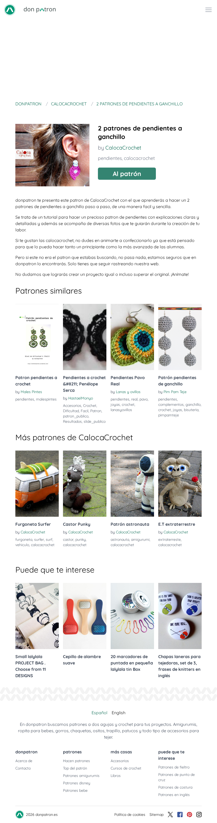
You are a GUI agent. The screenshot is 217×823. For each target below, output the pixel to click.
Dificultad (71, 410)
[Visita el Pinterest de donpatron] (189, 814)
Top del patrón (75, 768)
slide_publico (95, 421)
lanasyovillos (121, 409)
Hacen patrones (76, 760)
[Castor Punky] (84, 484)
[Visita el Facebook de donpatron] (180, 814)
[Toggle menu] (208, 10)
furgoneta (23, 539)
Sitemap (157, 814)
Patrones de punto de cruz (176, 777)
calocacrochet (139, 158)
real (134, 399)
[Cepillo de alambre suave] (84, 616)
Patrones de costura (175, 787)
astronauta (120, 539)
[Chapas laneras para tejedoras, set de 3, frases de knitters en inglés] (180, 616)
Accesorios (72, 405)
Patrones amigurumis (81, 775)
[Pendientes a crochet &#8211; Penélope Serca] (84, 337)
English (118, 712)
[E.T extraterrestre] (180, 484)
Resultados (72, 421)
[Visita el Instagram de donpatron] (199, 814)
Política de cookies (129, 814)
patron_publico (75, 416)
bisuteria (191, 409)
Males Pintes (31, 391)
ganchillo (193, 404)
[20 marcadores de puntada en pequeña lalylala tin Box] (132, 616)
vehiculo (22, 544)
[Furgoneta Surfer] (37, 484)
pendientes (110, 158)
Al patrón (127, 174)
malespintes (46, 399)
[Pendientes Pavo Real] (132, 337)
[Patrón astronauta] (132, 484)
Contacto (23, 768)
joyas (115, 404)
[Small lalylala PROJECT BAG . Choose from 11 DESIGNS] (37, 616)
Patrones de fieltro (173, 767)
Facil (84, 410)
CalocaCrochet (123, 147)
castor (68, 539)
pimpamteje (168, 415)
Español (99, 712)
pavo (143, 399)
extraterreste (169, 539)
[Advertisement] (108, 59)
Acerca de (23, 760)
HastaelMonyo (80, 398)
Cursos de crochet (126, 768)
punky (80, 539)
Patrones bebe (75, 790)
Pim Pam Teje (175, 391)
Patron (95, 410)
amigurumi (140, 539)
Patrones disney (76, 783)
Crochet (89, 405)
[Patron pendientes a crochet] (37, 337)
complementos (171, 404)
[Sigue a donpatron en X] (170, 814)
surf (49, 539)
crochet (128, 404)
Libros (116, 775)
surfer (39, 539)
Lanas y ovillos (128, 391)
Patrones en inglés (174, 794)
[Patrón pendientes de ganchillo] (180, 337)
